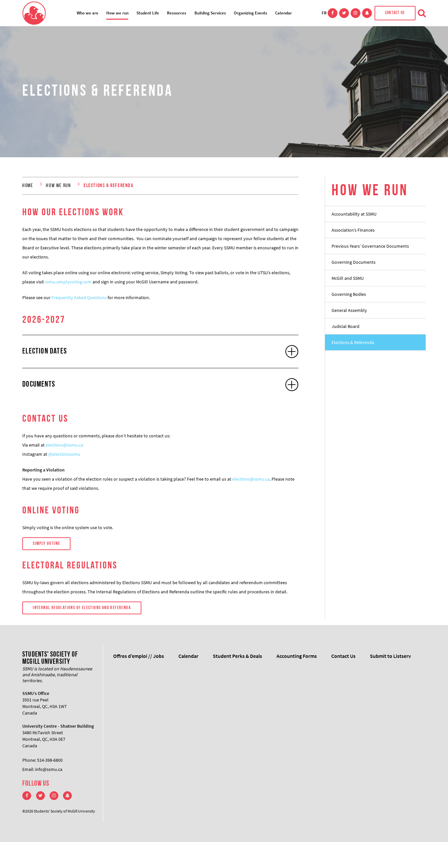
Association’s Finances (353, 230)
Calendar (283, 13)
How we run (117, 13)
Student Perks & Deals (237, 656)
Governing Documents (354, 262)
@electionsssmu (64, 454)
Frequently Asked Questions (79, 297)
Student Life (147, 13)
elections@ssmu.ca (64, 445)
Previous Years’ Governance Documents (370, 246)
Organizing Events (250, 13)
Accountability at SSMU (354, 214)
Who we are (87, 13)
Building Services (210, 13)
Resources (176, 13)
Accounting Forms (296, 656)
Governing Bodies (349, 294)
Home (27, 185)
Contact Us (395, 13)
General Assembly (349, 310)
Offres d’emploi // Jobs (138, 656)
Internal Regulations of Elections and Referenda (82, 607)
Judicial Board (345, 326)
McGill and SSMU (348, 278)
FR (324, 13)
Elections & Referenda (353, 342)
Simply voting (46, 543)
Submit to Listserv (390, 656)
